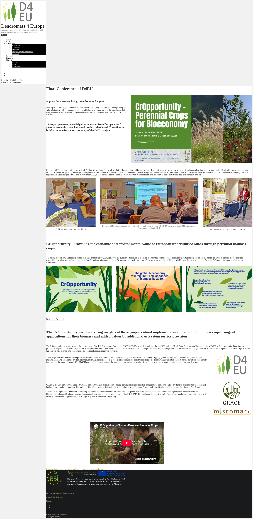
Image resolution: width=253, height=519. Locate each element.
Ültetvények (16, 50)
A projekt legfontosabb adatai (22, 52)
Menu (4, 35)
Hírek (8, 41)
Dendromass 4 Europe (23, 26)
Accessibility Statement (54, 497)
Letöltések (15, 54)
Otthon (8, 39)
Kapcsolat (9, 58)
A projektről (10, 43)
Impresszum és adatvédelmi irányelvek (60, 493)
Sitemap (49, 501)
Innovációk (16, 47)
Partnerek (9, 56)
